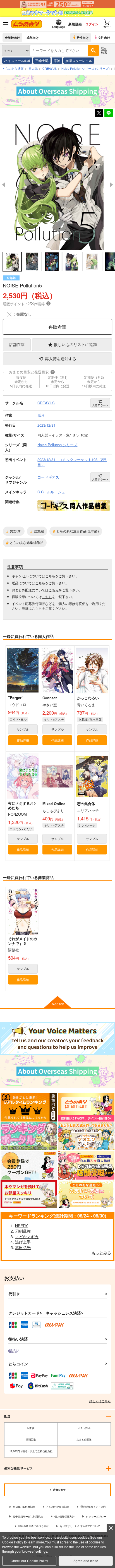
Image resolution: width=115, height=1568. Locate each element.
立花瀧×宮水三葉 (90, 719)
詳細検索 (104, 50)
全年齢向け (12, 37)
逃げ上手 (23, 1242)
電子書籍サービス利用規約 (28, 1516)
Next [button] (111, 184)
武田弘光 (23, 1247)
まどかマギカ (27, 1236)
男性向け (82, 37)
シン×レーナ (86, 825)
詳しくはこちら (100, 1401)
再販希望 (57, 326)
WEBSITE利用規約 (24, 1507)
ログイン (92, 24)
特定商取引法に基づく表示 (33, 1526)
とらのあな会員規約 (57, 1507)
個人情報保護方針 (64, 1516)
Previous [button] (3, 184)
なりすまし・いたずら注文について (80, 1526)
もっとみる (101, 1252)
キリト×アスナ (54, 719)
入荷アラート (100, 405)
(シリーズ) (85, 68)
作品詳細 (23, 740)
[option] (57, 185)
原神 (57, 60)
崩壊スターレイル (78, 60)
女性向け (104, 37)
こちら (50, 575)
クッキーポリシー (96, 1516)
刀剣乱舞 (23, 1231)
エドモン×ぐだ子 (21, 829)
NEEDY (21, 1225)
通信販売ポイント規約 (93, 1507)
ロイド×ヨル (18, 719)
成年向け (33, 37)
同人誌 (33, 68)
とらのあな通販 (13, 68)
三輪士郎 (42, 60)
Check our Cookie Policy (29, 1560)
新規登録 (75, 24)
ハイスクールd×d (17, 60)
